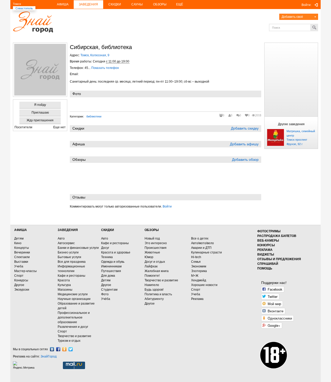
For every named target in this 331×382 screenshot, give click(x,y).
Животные (152, 252)
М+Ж (194, 275)
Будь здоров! (154, 289)
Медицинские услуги (73, 294)
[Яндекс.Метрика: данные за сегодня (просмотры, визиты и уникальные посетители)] (24, 365)
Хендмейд (198, 280)
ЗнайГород (49, 356)
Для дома (108, 275)
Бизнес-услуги (68, 252)
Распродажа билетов (276, 236)
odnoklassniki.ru (64, 349)
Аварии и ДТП (201, 248)
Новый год (152, 238)
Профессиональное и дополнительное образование (74, 317)
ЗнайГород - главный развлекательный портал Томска (33, 22)
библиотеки (93, 116)
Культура (64, 285)
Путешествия (111, 271)
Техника (107, 257)
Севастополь (24, 8)
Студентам (109, 289)
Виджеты (265, 254)
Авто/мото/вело (202, 243)
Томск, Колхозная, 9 (94, 55)
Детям (19, 238)
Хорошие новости (204, 285)
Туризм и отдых (69, 341)
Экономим (198, 266)
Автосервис (66, 243)
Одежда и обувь (112, 262)
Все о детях (199, 238)
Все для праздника (72, 262)
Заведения (88, 4)
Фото (105, 294)
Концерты (21, 248)
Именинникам (111, 266)
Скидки (114, 4)
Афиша (63, 4)
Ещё (179, 4)
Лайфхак (151, 266)
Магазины (65, 289)
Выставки (21, 262)
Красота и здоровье (115, 252)
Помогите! (152, 275)
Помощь (264, 268)
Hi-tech (196, 257)
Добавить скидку (245, 128)
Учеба (18, 266)
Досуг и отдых (155, 262)
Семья (196, 262)
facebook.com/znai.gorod (58, 349)
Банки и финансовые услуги (78, 248)
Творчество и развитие (74, 336)
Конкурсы (21, 280)
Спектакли (22, 257)
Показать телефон (105, 68)
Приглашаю (40, 112)
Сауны (137, 4)
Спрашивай (267, 264)
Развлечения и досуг (73, 327)
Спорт (19, 275)
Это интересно (156, 243)
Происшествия (156, 248)
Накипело (152, 285)
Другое (19, 285)
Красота (64, 280)
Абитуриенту (154, 299)
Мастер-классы (25, 271)
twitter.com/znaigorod (71, 349)
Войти (167, 206)
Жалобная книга (157, 271)
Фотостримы (269, 231)
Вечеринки (22, 252)
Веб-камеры (268, 240)
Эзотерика (199, 271)
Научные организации (74, 299)
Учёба (105, 299)
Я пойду (40, 105)
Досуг (105, 248)
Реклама (197, 299)
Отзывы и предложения (279, 259)
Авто (61, 238)
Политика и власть (158, 294)
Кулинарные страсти (206, 252)
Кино (17, 243)
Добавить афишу (244, 144)
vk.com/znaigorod (52, 349)
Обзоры (160, 4)
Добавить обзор (245, 159)
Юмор (149, 257)
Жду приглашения (40, 120)
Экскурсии (21, 289)
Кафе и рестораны (71, 275)
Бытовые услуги (69, 257)
